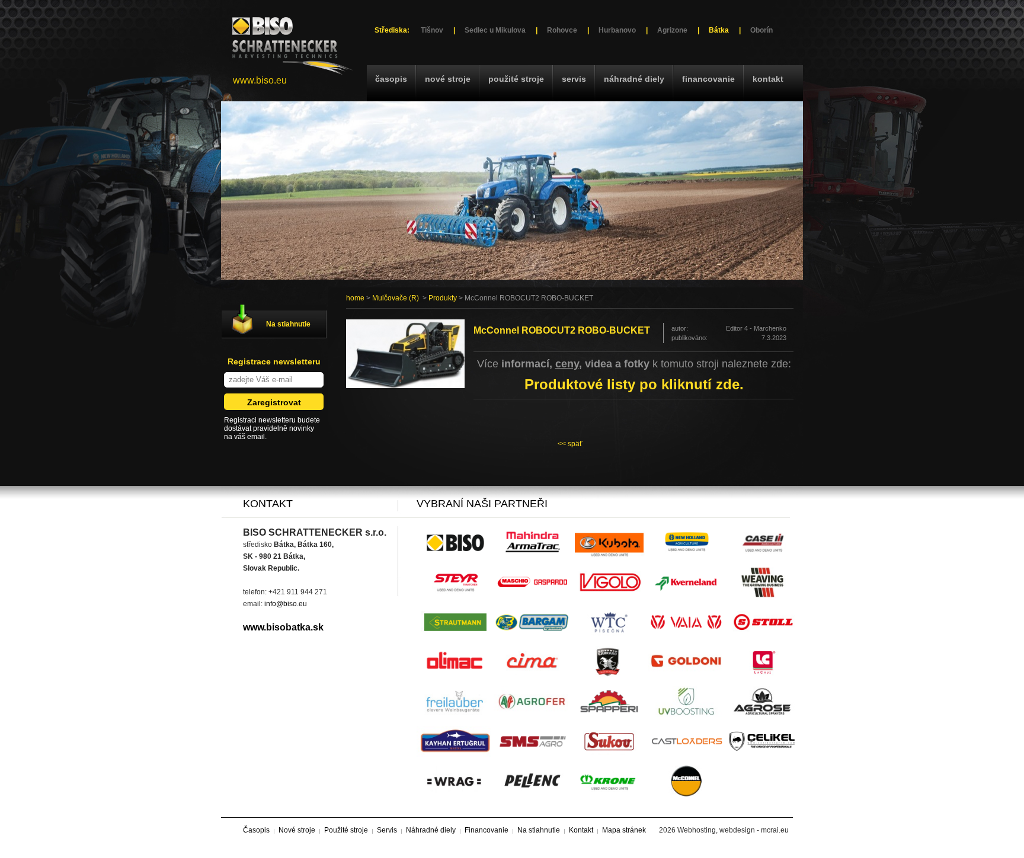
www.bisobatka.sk (283, 627)
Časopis (391, 79)
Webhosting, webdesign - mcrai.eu (733, 830)
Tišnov (432, 30)
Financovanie (708, 79)
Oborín (761, 30)
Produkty (442, 298)
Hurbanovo (617, 30)
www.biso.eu (260, 80)
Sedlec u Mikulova (495, 30)
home (355, 298)
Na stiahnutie (288, 324)
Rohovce (562, 30)
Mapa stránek (624, 830)
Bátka (719, 30)
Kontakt (768, 79)
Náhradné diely (634, 79)
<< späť (570, 444)
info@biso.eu (285, 604)
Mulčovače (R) (395, 298)
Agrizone (672, 30)
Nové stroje (448, 79)
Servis (574, 79)
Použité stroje (516, 79)
